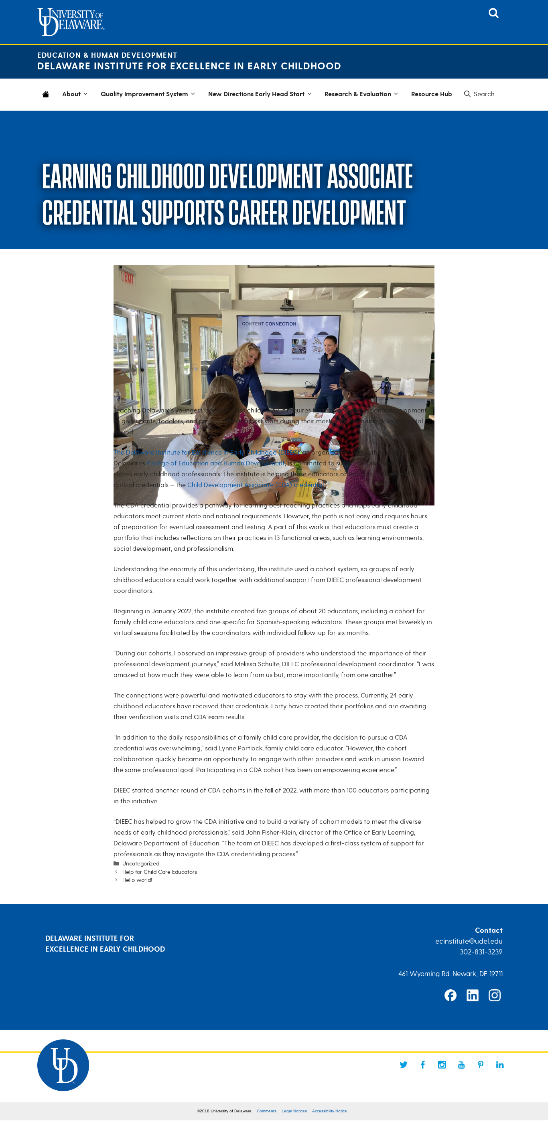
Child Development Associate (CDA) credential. (256, 485)
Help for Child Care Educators (159, 872)
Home (47, 99)
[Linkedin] (500, 1064)
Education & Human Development (107, 55)
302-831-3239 (481, 952)
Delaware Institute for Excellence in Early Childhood (189, 66)
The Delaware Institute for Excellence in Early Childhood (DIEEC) (206, 453)
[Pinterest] (480, 1064)
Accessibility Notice (329, 1111)
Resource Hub (431, 94)
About (71, 94)
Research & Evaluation (358, 94)
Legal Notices (294, 1111)
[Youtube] (461, 1064)
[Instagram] (442, 1064)
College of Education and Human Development (216, 463)
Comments (266, 1111)
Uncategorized (140, 863)
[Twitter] (403, 1064)
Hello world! (137, 880)
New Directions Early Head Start (256, 94)
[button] (478, 94)
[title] (494, 15)
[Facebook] (423, 1064)
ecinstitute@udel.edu (469, 941)
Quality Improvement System (144, 94)
